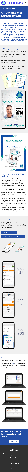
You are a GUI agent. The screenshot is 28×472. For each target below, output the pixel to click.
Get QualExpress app (9, 232)
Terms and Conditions (18, 468)
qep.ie (12, 363)
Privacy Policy (8, 468)
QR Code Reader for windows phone (13, 236)
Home (2, 8)
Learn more (13, 441)
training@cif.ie (14, 457)
